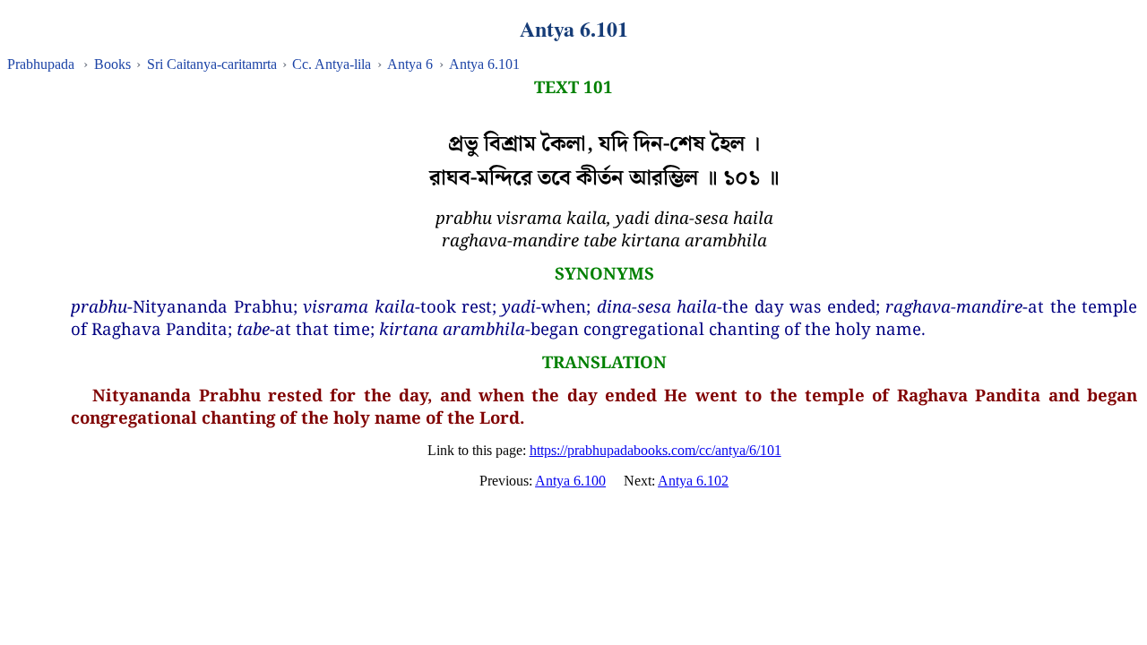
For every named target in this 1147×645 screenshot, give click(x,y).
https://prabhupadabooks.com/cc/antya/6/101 (655, 450)
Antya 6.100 (570, 480)
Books (112, 64)
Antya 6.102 (693, 480)
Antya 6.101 (484, 64)
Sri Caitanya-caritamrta (212, 64)
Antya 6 (410, 64)
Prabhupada (40, 64)
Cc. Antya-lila (331, 64)
